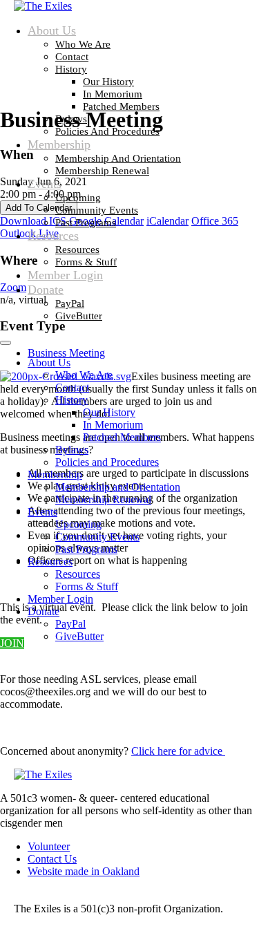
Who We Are (83, 44)
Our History (108, 81)
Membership (59, 144)
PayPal (69, 303)
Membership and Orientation (118, 158)
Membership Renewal (102, 170)
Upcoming (78, 197)
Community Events (96, 210)
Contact (71, 56)
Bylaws (71, 118)
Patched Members (121, 106)
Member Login (65, 275)
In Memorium (112, 94)
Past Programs (85, 222)
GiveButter (78, 315)
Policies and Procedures (107, 131)
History (71, 69)
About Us (52, 30)
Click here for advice (178, 751)
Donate (46, 290)
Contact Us (52, 859)
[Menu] (5, 343)
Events (44, 184)
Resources (53, 236)
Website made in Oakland (84, 871)
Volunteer (49, 846)
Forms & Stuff (86, 261)
